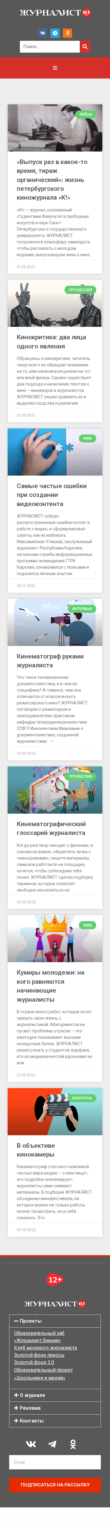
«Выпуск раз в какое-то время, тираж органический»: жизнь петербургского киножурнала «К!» (52, 179)
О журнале (32, 1395)
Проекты (31, 1321)
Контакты (32, 1421)
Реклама (30, 1408)
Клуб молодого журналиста (45, 1348)
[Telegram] (55, 33)
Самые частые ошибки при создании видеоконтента (52, 495)
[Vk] (42, 33)
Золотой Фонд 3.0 (34, 1362)
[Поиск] (85, 47)
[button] (55, 1321)
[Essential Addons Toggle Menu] (55, 67)
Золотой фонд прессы (39, 1355)
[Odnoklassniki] (67, 33)
